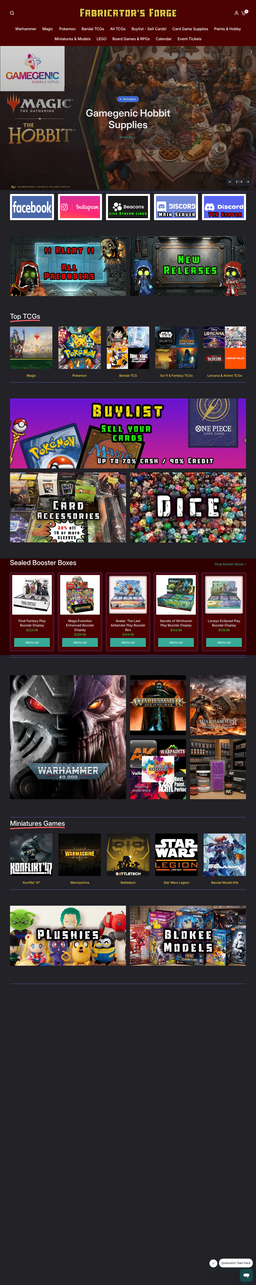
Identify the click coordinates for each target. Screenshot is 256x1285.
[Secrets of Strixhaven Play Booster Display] (176, 585)
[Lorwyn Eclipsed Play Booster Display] (224, 585)
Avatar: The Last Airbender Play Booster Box (128, 615)
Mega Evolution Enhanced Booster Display (80, 615)
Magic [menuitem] (47, 29)
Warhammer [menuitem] (25, 29)
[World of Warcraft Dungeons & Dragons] (128, 113)
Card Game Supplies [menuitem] (190, 29)
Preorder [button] (127, 137)
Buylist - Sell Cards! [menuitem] (149, 29)
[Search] (13, 13)
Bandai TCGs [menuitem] (93, 29)
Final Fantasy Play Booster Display (32, 613)
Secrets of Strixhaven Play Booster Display (176, 613)
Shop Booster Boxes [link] (229, 554)
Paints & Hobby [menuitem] (227, 29)
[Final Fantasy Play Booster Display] (32, 585)
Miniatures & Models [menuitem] (73, 39)
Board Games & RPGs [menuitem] (131, 39)
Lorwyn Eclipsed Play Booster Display (224, 613)
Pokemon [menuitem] (67, 29)
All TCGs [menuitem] (118, 29)
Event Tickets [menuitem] (190, 39)
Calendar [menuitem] (164, 39)
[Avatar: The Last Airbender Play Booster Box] (128, 585)
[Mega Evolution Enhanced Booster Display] (80, 585)
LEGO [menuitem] (101, 39)
